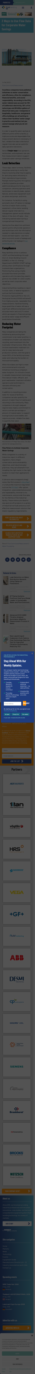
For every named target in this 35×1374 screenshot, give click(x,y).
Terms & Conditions (10, 711)
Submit (25, 703)
